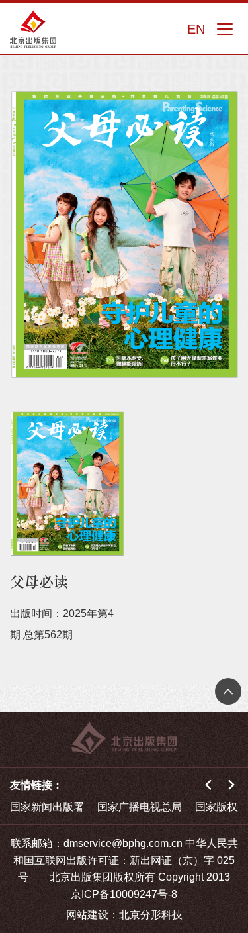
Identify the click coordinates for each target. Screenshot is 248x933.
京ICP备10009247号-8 (124, 894)
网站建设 (87, 914)
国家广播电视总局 (139, 806)
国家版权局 (221, 806)
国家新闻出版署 (47, 806)
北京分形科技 (151, 914)
